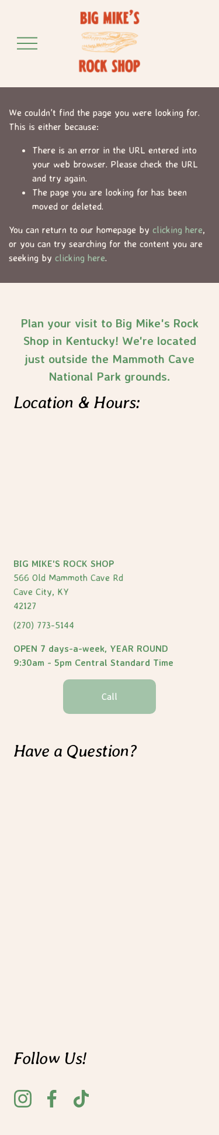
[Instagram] (22, 1098)
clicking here (177, 229)
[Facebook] (52, 1098)
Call (109, 696)
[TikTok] (81, 1098)
